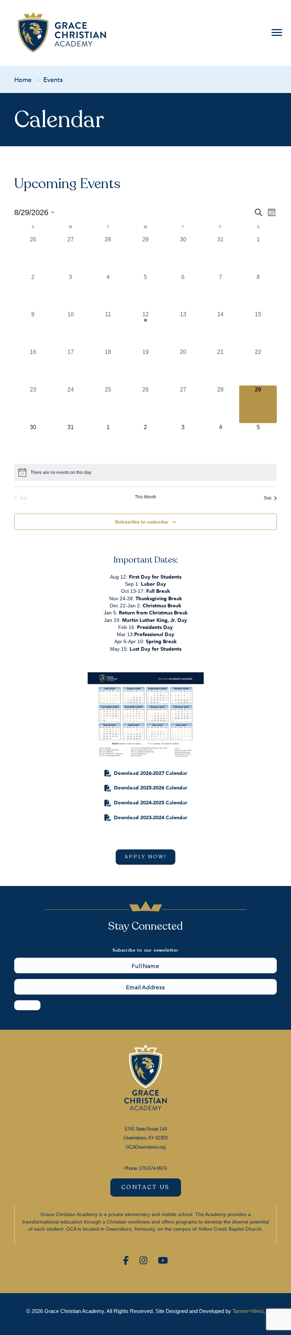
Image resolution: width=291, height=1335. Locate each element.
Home (23, 79)
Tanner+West (247, 1311)
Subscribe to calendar (141, 522)
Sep (267, 498)
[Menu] (275, 33)
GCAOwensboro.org (145, 1147)
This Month (145, 496)
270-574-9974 (153, 1168)
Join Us (27, 1005)
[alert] (145, 472)
